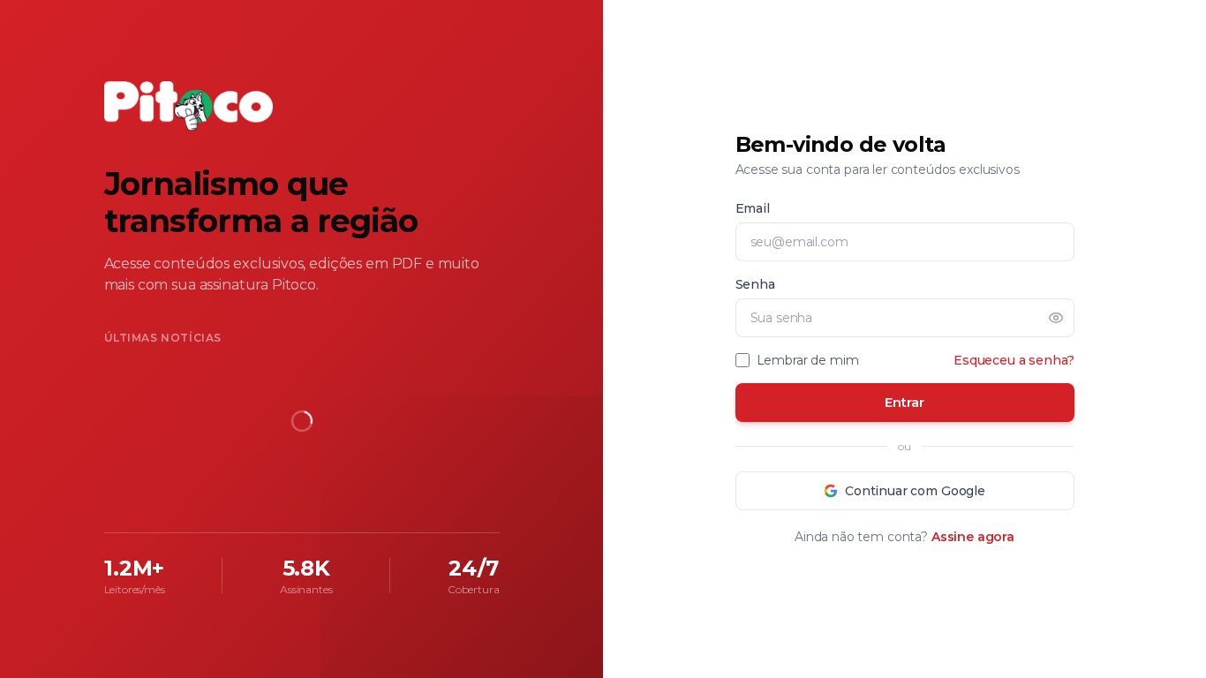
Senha (755, 284)
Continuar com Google (915, 491)
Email (752, 208)
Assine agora (972, 537)
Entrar (904, 402)
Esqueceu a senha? (1013, 360)
